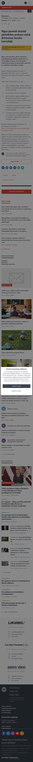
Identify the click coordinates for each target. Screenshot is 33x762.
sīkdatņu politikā (25, 380)
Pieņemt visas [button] (16, 386)
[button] (16, 391)
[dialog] (16, 381)
